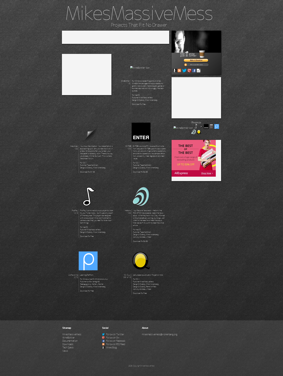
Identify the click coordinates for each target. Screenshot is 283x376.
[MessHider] (201, 128)
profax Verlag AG (93, 282)
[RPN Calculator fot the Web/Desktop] (211, 128)
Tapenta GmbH (92, 165)
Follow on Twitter (115, 334)
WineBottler (68, 337)
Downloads (67, 344)
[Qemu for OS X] (199, 133)
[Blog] (175, 70)
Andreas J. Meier (145, 237)
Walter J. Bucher (97, 284)
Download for (138, 104)
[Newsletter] (198, 70)
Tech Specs (67, 347)
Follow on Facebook (115, 341)
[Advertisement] (115, 37)
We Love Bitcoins (196, 65)
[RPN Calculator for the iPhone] (206, 128)
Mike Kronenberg (151, 100)
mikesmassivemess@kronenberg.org (159, 334)
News (65, 351)
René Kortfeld (151, 287)
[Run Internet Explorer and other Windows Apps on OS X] (183, 128)
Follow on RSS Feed (115, 344)
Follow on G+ (113, 337)
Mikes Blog (111, 347)
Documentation (70, 341)
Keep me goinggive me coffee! (188, 55)
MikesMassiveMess (139, 13)
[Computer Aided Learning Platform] (216, 128)
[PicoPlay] (196, 128)
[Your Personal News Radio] (193, 133)
